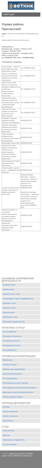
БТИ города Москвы (10, 378)
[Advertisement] (21, 252)
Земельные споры (9, 308)
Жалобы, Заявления (10, 416)
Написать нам (27, 455)
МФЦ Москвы (7, 360)
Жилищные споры (9, 303)
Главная (4, 455)
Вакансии (6, 435)
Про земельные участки (11, 341)
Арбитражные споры (10, 317)
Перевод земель (9, 312)
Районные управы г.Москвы (13, 397)
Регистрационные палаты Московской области (20, 388)
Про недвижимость (10, 350)
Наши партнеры (8, 430)
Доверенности (8, 420)
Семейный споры (9, 285)
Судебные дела (8, 289)
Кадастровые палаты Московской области (18, 392)
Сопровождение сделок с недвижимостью (18, 298)
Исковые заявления (10, 411)
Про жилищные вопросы (12, 345)
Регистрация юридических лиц (14, 321)
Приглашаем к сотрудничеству (14, 440)
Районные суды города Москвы (14, 369)
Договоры (6, 407)
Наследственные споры (11, 294)
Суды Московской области (12, 374)
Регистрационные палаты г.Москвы (15, 383)
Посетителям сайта (10, 444)
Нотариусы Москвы (10, 364)
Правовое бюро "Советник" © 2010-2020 (21, 453)
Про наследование (9, 331)
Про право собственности (12, 336)
